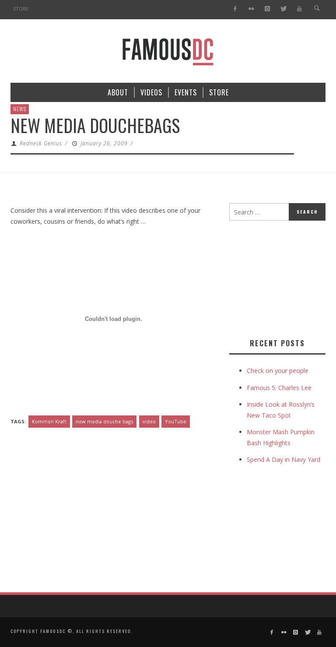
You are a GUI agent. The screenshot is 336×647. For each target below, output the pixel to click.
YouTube (175, 421)
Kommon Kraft (49, 421)
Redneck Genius (41, 143)
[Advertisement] (282, 277)
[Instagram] (267, 9)
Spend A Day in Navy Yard (283, 459)
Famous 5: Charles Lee (279, 387)
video (149, 421)
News (19, 109)
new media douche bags (104, 421)
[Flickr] (251, 9)
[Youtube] (299, 9)
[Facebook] (235, 9)
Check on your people (278, 370)
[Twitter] (283, 9)
